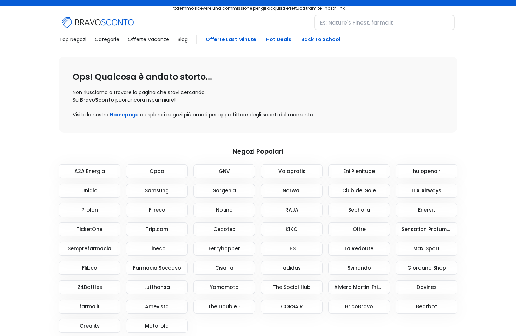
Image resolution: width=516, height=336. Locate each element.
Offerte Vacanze (148, 39)
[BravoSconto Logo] (98, 23)
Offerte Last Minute (231, 39)
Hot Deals (278, 39)
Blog (183, 39)
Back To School (320, 39)
